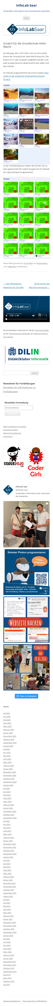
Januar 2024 (8, 808)
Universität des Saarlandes (19, 333)
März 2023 (7, 834)
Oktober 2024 (8, 778)
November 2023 (9, 811)
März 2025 (7, 762)
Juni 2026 (6, 716)
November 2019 (9, 965)
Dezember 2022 (9, 844)
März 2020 (7, 952)
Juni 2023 (6, 824)
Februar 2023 (8, 837)
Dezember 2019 (9, 962)
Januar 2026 (8, 733)
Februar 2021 (8, 916)
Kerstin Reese (42, 263)
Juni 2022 (6, 863)
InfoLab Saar (26, 5)
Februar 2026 (8, 729)
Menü (26, 18)
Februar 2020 (8, 955)
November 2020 (9, 926)
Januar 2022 (8, 880)
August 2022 (8, 857)
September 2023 (9, 818)
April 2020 (7, 948)
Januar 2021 (8, 919)
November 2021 (9, 886)
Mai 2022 (6, 867)
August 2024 (8, 785)
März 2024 (7, 801)
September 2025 (9, 742)
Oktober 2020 (8, 929)
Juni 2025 (6, 752)
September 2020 (9, 932)
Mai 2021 (6, 906)
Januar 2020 (8, 958)
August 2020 (8, 935)
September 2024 (9, 782)
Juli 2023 (6, 821)
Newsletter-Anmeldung (16, 403)
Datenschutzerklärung (12, 433)
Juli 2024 (6, 788)
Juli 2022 (6, 860)
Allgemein (12, 266)
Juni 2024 (6, 792)
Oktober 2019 (8, 968)
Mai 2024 (6, 795)
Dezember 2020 (9, 922)
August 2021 (8, 896)
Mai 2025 (6, 756)
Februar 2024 (8, 805)
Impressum (8, 436)
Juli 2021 (6, 899)
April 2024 (7, 798)
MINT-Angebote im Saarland (14, 426)
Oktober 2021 (8, 890)
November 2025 (9, 736)
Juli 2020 (6, 939)
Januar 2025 (8, 769)
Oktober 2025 (8, 739)
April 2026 (7, 723)
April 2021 (7, 909)
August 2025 (8, 746)
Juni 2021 (6, 903)
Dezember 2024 (9, 772)
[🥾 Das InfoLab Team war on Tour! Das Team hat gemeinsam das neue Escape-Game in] (26, 524)
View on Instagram (28, 696)
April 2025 (7, 759)
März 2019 (7, 978)
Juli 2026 (6, 713)
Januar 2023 (8, 841)
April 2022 (7, 870)
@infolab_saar (22, 490)
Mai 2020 (6, 945)
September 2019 (9, 971)
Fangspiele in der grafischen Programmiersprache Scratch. (26, 76)
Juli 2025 (6, 749)
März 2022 (7, 873)
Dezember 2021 (9, 883)
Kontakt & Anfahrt (10, 430)
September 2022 (9, 854)
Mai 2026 (6, 720)
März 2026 (7, 726)
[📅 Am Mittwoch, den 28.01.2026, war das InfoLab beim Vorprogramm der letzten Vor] (26, 667)
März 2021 (7, 912)
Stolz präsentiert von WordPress (35, 1001)
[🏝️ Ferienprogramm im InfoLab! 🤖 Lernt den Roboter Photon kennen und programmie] (26, 572)
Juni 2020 (6, 942)
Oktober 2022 (8, 850)
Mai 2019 (6, 975)
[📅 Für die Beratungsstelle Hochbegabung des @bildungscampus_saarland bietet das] (26, 619)
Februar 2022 (8, 877)
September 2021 (9, 893)
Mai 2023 (6, 827)
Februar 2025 (8, 765)
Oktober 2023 (8, 814)
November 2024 (9, 775)
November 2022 (9, 847)
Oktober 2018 (8, 981)
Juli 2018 (6, 984)
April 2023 (7, 831)
